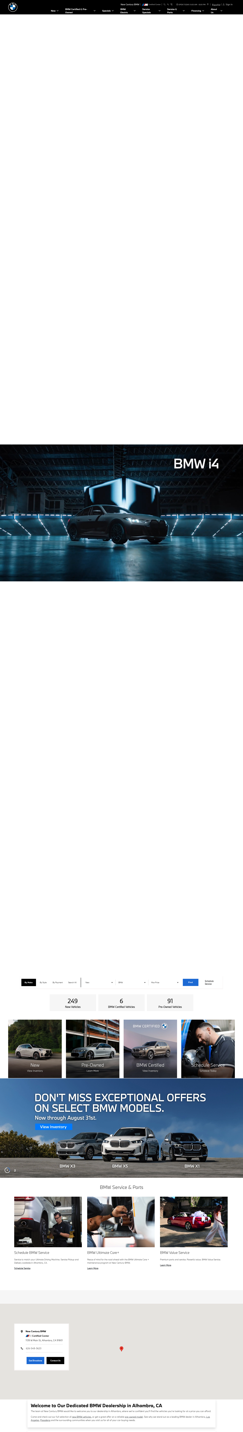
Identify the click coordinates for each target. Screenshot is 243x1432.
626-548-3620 (33, 1348)
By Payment (58, 982)
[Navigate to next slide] (241, 1128)
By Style (43, 982)
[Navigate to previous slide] (2, 1128)
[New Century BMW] (28, 6)
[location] (207, 4)
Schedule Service (22, 1268)
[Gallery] (121, 1128)
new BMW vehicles (81, 1416)
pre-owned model (134, 1416)
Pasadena (45, 1420)
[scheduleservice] (167, 4)
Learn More (92, 1268)
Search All (72, 982)
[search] (164, 4)
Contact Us (55, 1360)
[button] (121, 1349)
